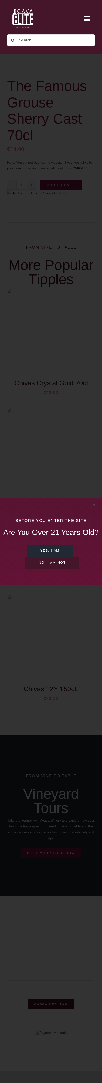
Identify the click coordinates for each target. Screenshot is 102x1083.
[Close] (94, 505)
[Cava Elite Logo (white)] (23, 5)
